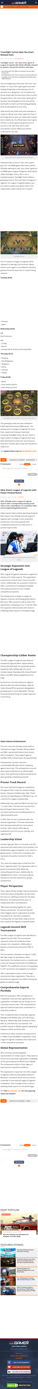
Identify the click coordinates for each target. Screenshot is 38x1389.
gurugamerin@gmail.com (20, 1349)
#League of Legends (17, 460)
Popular (34, 464)
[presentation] (8, 460)
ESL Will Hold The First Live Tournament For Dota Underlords (19, 75)
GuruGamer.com (14, 1091)
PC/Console (19, 59)
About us (19, 1353)
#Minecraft (8, 7)
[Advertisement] (19, 29)
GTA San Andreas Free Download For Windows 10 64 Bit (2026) (16, 1235)
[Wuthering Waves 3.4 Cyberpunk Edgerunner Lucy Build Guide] (8, 1271)
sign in (9, 468)
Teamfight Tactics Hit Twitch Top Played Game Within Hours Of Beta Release (19, 78)
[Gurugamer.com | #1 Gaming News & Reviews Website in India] (19, 2)
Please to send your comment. (15, 468)
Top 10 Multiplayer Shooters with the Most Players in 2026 (26, 1278)
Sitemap (19, 1358)
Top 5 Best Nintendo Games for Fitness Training (25, 1250)
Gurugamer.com (28, 451)
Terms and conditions (19, 1356)
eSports (21, 497)
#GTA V (15, 7)
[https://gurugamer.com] (19, 1342)
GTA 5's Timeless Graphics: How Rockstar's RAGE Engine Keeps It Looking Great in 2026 (26, 1289)
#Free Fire (23, 7)
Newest (27, 464)
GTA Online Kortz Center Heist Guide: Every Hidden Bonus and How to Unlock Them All (26, 1260)
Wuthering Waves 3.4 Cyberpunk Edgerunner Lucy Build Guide (25, 1270)
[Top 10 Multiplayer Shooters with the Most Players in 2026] (8, 1281)
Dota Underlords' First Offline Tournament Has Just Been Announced (18, 72)
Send (32, 474)
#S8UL (28, 1101)
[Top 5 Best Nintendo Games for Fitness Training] (8, 1252)
